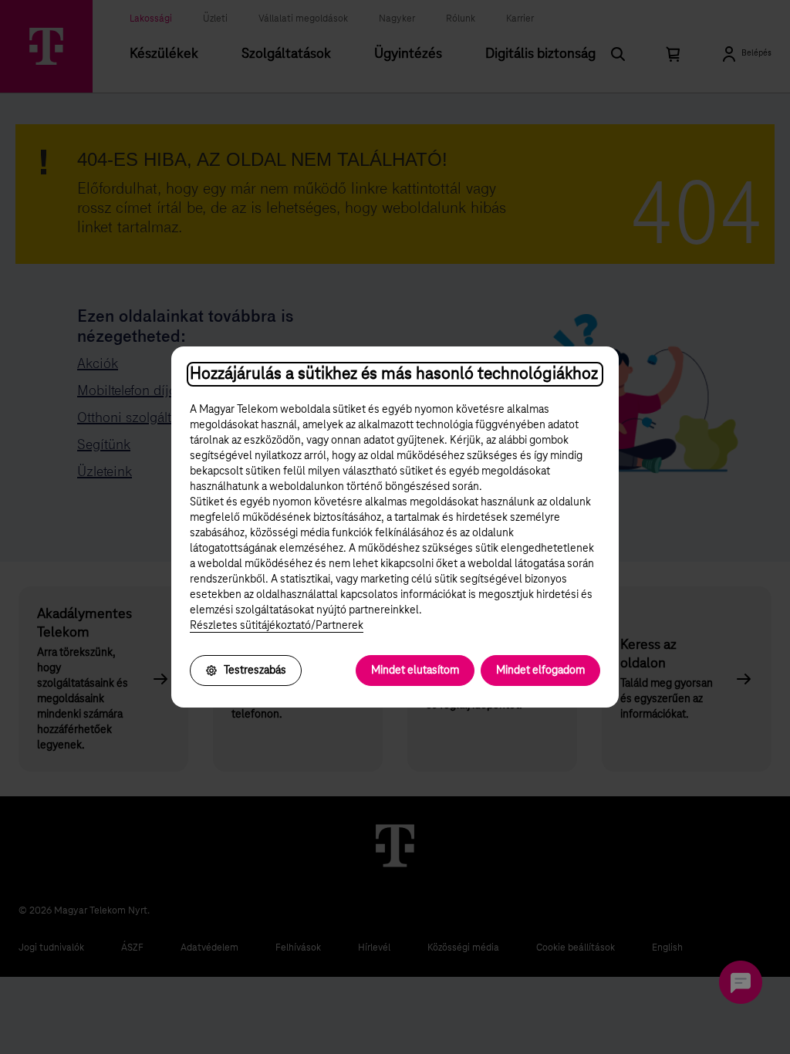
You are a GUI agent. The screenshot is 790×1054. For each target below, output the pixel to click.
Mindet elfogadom (540, 670)
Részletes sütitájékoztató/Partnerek (276, 626)
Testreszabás (255, 670)
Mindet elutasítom (415, 670)
